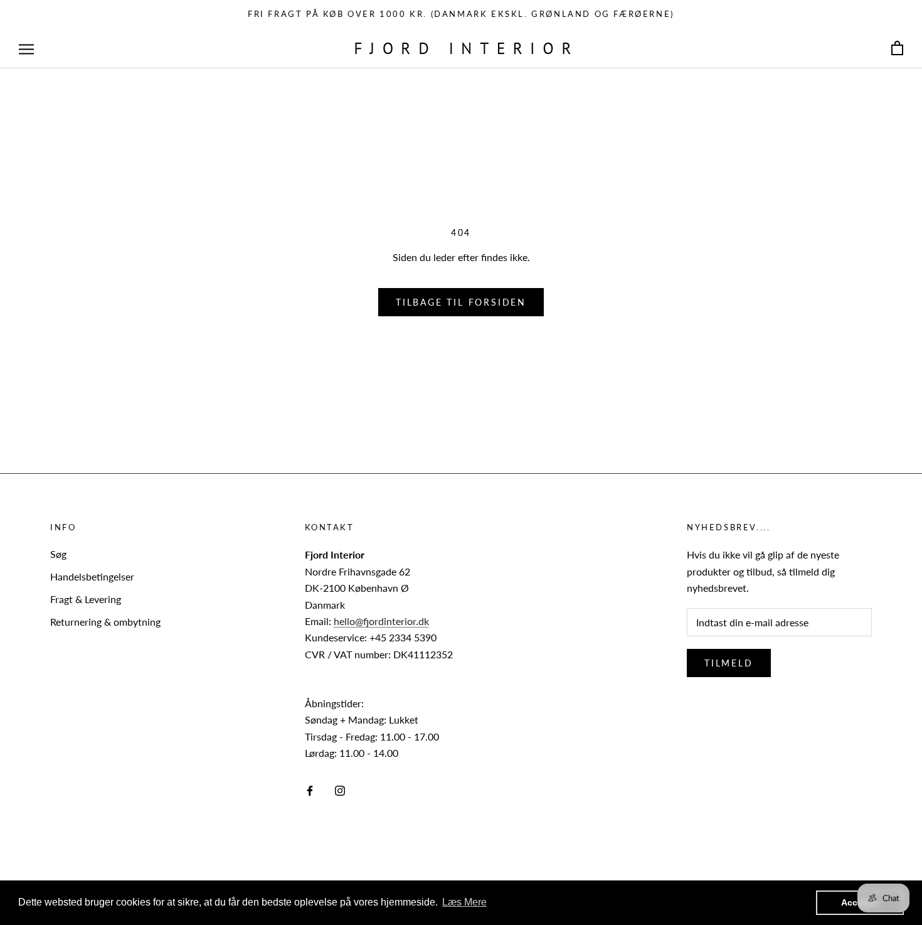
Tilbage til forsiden (461, 302)
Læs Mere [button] (464, 902)
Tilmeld (728, 663)
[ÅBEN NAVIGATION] (26, 48)
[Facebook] (310, 789)
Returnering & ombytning (105, 622)
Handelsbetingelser (92, 576)
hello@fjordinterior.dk (381, 621)
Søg (58, 554)
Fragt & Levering (85, 599)
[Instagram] (340, 789)
